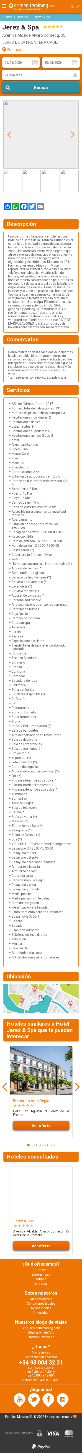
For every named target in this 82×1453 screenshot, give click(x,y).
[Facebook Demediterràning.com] (48, 1400)
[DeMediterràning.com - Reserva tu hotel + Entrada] (32, 6)
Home (7, 17)
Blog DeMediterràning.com (41, 1328)
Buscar (41, 87)
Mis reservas (41, 1352)
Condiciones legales (41, 1303)
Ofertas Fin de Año (41, 1332)
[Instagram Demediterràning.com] (63, 1400)
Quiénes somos (41, 1299)
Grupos (41, 1279)
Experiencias (41, 1274)
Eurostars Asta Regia (31, 1100)
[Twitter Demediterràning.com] (34, 1400)
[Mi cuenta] (78, 6)
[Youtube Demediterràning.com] (20, 1400)
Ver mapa (14, 49)
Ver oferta (41, 1125)
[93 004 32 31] (72, 6)
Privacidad (41, 1312)
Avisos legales (41, 1308)
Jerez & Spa (23, 1221)
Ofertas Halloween (41, 1337)
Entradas (41, 1283)
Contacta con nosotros (41, 1357)
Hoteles (22, 17)
